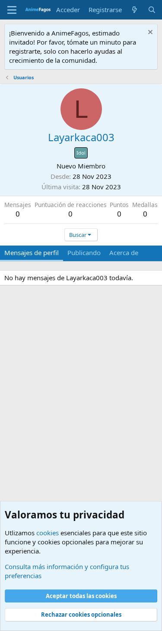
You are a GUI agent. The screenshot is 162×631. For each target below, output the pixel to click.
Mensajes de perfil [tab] (31, 252)
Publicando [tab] (84, 252)
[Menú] (12, 10)
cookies (47, 532)
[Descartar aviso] (149, 33)
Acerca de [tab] (123, 252)
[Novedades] (134, 10)
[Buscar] (151, 10)
